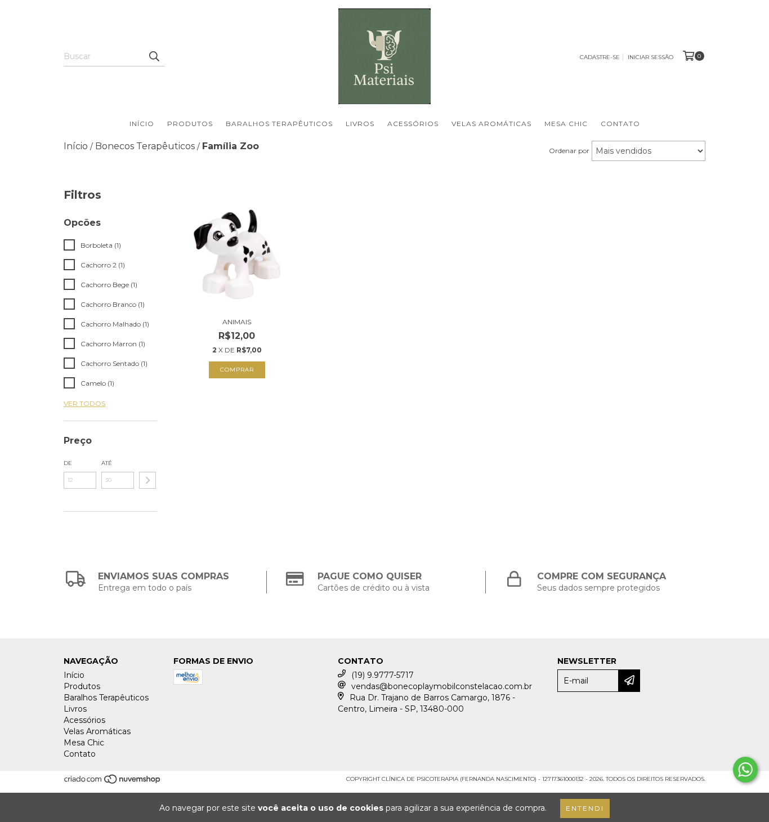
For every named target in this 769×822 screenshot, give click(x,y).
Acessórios (413, 123)
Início (141, 123)
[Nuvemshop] (113, 782)
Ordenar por (569, 150)
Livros (360, 123)
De (68, 463)
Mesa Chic (566, 123)
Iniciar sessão (650, 57)
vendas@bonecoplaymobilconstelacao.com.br (441, 686)
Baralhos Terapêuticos (279, 123)
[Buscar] (153, 56)
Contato (620, 123)
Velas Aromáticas (491, 123)
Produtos (190, 123)
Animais (236, 322)
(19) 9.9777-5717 (382, 675)
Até (106, 463)
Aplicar (147, 480)
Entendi (585, 808)
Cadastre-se (600, 57)
